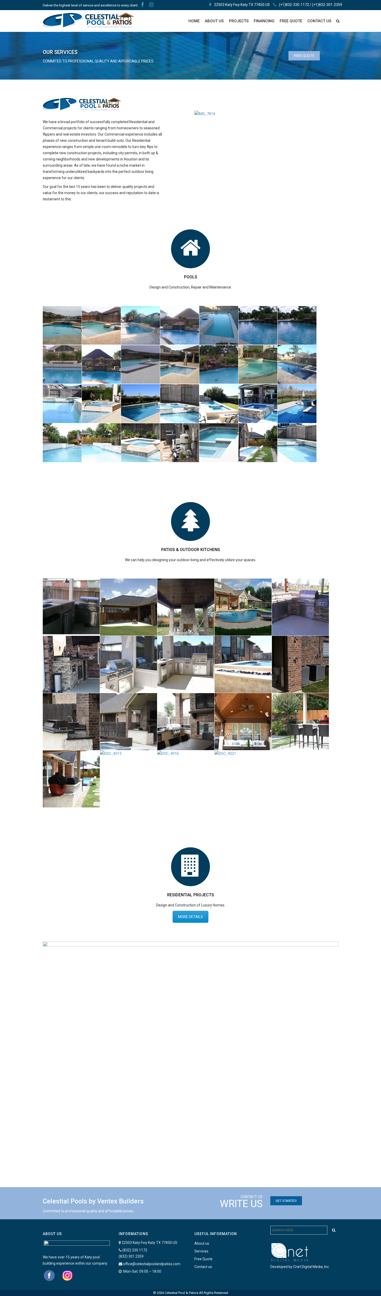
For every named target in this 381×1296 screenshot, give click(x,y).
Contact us (203, 1267)
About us (201, 1243)
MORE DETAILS (190, 917)
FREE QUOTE (291, 21)
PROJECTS (239, 21)
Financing (264, 21)
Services (201, 1251)
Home (194, 21)
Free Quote (203, 1259)
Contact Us (319, 21)
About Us (214, 21)
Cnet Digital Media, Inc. (311, 1267)
